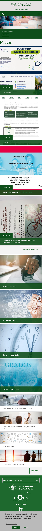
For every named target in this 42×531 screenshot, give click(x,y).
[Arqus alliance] (20, 498)
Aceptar (15, 527)
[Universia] (21, 504)
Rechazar (25, 527)
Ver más (34, 471)
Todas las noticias (30, 249)
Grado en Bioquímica (21, 10)
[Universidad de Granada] (21, 4)
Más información (11, 524)
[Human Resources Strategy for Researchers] (21, 510)
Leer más (5, 35)
